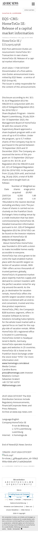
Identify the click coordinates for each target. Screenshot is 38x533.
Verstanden (16, 529)
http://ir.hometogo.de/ (13, 239)
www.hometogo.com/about (15, 363)
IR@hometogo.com (11, 385)
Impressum (27, 500)
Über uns (29, 506)
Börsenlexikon (19, 479)
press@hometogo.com (13, 372)
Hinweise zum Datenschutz (13, 506)
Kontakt (18, 500)
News (11, 500)
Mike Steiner (25, 510)
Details (9, 529)
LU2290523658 (16, 13)
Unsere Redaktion (12, 510)
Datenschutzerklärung (18, 503)
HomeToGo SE (6, 13)
